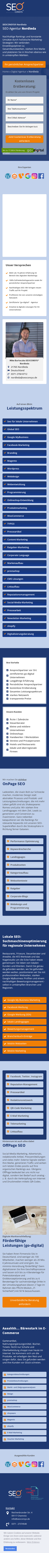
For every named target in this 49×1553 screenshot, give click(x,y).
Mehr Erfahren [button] (33, 1542)
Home (6, 71)
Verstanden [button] (10, 1549)
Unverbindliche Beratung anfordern (24, 1302)
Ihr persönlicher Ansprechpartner (24, 64)
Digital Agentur (18, 71)
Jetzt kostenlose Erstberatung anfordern (24, 139)
